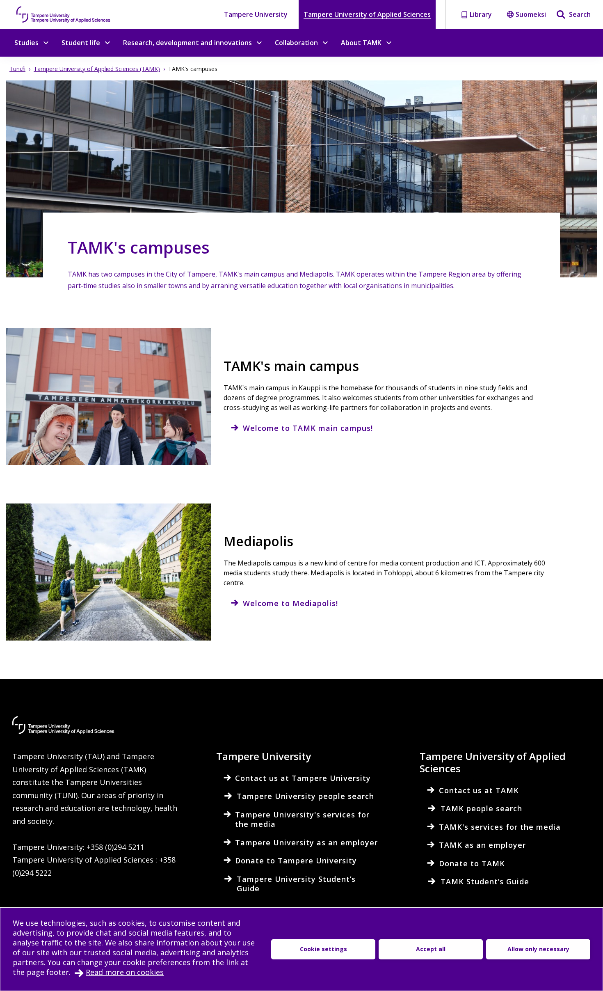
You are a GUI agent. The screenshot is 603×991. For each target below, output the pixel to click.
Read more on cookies (125, 972)
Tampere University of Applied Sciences (367, 14)
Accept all (430, 949)
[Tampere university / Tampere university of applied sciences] (63, 14)
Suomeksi (531, 14)
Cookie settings (323, 949)
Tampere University (256, 14)
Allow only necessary (538, 949)
